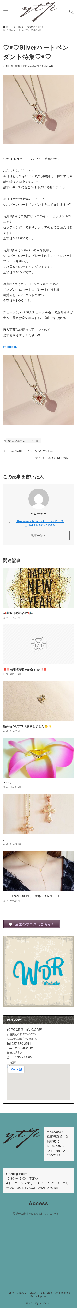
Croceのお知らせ (35, 65)
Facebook (10, 346)
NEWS (49, 65)
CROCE (21, 1292)
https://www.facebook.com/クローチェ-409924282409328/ (40, 523)
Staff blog (46, 1292)
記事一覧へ (38, 535)
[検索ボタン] (71, 12)
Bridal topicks (38, 1296)
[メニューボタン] (6, 12)
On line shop (62, 1292)
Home (10, 1292)
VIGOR (34, 1292)
